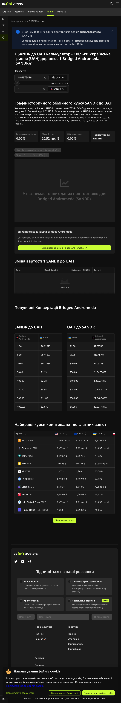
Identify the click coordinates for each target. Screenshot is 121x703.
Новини (71, 633)
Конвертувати (18, 21)
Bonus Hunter (35, 11)
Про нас (39, 633)
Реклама (61, 11)
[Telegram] (30, 562)
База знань (73, 638)
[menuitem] (4, 19)
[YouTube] (23, 562)
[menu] (4, 28)
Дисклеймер (72, 698)
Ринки (50, 11)
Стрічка (7, 11)
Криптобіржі (74, 648)
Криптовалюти (75, 643)
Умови (27, 698)
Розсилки (19, 11)
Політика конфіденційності (48, 698)
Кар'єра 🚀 (40, 638)
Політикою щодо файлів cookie (24, 686)
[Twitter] (16, 562)
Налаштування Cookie (93, 698)
